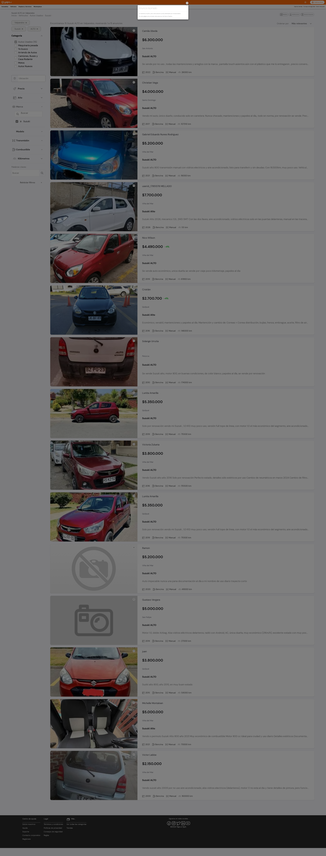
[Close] (187, 3)
